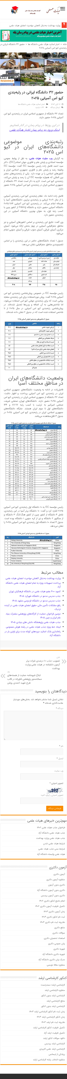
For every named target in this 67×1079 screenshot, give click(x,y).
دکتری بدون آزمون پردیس (53, 895)
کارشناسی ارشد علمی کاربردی (52, 1049)
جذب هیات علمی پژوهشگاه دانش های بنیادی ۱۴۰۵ (36, 622)
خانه (65, 44)
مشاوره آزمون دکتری (55, 879)
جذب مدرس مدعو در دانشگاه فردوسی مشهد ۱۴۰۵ (36, 601)
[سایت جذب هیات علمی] (33, 9)
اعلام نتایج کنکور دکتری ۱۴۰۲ (52, 901)
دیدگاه (59, 708)
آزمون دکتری (59, 874)
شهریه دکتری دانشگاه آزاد (53, 954)
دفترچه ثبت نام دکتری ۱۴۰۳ (52, 922)
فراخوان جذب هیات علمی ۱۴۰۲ (51, 827)
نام (61, 746)
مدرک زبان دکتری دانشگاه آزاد (51, 959)
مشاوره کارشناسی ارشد (55, 990)
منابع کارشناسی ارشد (56, 1001)
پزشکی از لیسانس (57, 1054)
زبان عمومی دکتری (56, 943)
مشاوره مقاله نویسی (56, 965)
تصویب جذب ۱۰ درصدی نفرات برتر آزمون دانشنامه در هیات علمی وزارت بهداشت (42, 663)
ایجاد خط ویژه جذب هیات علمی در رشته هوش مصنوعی (33, 627)
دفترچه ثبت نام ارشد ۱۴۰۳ (53, 1022)
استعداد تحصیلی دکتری (54, 938)
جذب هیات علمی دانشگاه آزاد (51, 833)
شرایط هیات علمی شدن (54, 843)
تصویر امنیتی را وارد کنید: (52, 795)
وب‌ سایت (58, 771)
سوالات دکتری (58, 933)
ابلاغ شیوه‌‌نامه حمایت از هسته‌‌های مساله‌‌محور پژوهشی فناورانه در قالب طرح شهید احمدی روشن (24, 677)
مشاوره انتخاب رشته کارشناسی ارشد (49, 1059)
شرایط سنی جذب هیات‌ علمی (51, 849)
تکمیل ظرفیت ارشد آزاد (54, 1033)
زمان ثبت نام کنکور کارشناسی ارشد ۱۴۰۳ (47, 1011)
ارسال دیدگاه (55, 107)
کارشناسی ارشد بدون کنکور (53, 995)
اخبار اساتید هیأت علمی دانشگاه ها (43, 44)
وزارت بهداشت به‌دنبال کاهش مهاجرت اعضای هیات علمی (34, 25)
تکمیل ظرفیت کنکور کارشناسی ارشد (49, 1027)
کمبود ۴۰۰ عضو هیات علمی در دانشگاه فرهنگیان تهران (35, 591)
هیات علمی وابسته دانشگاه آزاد (51, 854)
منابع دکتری (59, 927)
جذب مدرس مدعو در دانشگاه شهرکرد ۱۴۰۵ (40, 596)
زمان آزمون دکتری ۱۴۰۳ (54, 911)
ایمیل (60, 758)
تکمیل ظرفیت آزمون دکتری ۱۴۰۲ (50, 906)
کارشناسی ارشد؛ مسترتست (53, 985)
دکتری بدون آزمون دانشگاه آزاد (51, 890)
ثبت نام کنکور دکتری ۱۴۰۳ (53, 917)
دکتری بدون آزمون (56, 885)
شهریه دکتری (59, 949)
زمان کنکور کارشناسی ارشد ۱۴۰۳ (51, 1017)
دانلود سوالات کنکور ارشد (54, 1038)
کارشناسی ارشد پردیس (54, 1043)
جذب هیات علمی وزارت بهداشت (50, 838)
